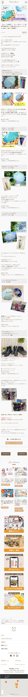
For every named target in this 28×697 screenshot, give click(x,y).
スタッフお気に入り (19, 510)
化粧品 (3, 484)
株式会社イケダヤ (14, 668)
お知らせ (3, 642)
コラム (2, 635)
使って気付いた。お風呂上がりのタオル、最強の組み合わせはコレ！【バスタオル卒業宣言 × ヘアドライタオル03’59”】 (21, 503)
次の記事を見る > (22, 453)
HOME (16, 485)
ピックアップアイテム (6, 638)
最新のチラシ (4, 645)
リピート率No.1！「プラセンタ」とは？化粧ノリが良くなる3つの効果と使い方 (7, 480)
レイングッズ (13, 443)
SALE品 (20, 443)
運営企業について (5, 660)
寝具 (7, 507)
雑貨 (7, 443)
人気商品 (7, 484)
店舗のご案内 (4, 648)
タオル (21, 485)
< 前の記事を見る (6, 453)
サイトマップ (4, 664)
